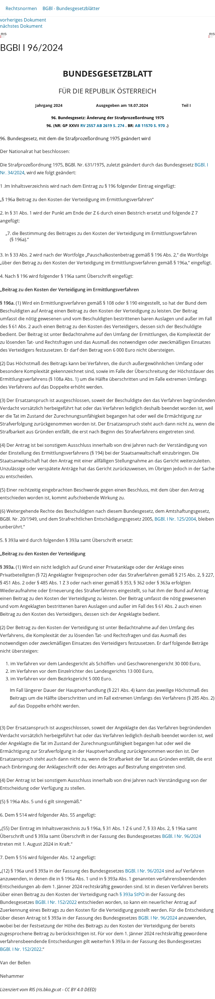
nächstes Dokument (21, 26)
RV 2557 (88, 125)
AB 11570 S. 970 (150, 125)
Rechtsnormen (21, 8)
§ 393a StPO (132, 894)
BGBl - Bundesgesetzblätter (71, 8)
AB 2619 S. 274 (111, 125)
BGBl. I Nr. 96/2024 (181, 836)
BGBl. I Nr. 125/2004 (175, 519)
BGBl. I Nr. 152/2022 (56, 902)
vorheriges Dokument (23, 20)
